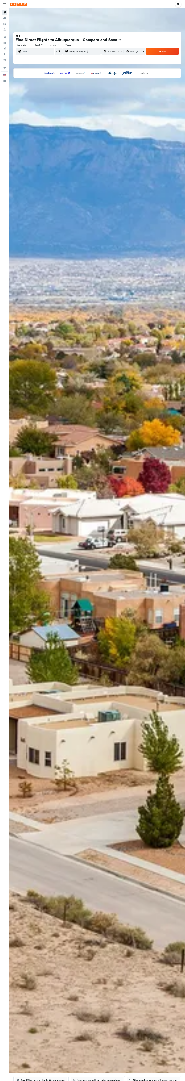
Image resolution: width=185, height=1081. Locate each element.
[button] (5, 4)
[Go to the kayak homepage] (18, 4)
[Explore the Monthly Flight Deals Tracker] (4, 48)
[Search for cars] (4, 23)
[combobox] (23, 45)
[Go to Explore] (4, 54)
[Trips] (4, 67)
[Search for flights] (4, 12)
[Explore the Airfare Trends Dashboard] (4, 43)
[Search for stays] (4, 18)
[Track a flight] (4, 60)
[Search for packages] (4, 29)
